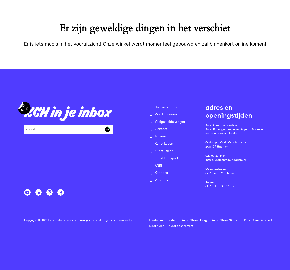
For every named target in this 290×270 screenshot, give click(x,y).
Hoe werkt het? (166, 107)
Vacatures (162, 180)
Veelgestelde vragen (170, 122)
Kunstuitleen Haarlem (163, 220)
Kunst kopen (164, 143)
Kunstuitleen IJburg (194, 220)
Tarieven (161, 136)
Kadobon (161, 173)
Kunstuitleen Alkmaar (225, 220)
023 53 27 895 (215, 155)
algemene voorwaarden (118, 220)
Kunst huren (156, 226)
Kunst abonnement (181, 226)
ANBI (158, 165)
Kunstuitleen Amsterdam (260, 220)
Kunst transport (166, 158)
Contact (161, 129)
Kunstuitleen (164, 151)
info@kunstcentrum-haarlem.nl (225, 160)
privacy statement (90, 220)
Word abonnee (166, 114)
